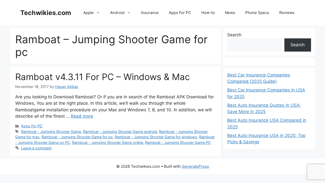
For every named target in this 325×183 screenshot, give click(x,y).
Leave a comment (36, 148)
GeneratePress (195, 166)
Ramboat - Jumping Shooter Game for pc (77, 137)
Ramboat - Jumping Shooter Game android (120, 131)
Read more (82, 116)
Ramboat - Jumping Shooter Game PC (178, 142)
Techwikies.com (45, 13)
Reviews (287, 12)
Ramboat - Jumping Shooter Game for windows (156, 137)
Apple (88, 12)
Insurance (150, 12)
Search (234, 34)
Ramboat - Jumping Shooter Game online (107, 142)
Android (117, 12)
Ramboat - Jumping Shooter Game (51, 131)
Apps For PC (180, 12)
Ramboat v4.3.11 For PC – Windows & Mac (102, 76)
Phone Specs (257, 12)
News (230, 12)
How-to (208, 12)
